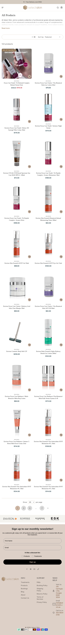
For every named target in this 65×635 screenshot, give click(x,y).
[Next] (48, 508)
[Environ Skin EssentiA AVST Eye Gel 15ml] (48, 244)
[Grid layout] (35, 37)
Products (24, 585)
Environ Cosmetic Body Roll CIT (16, 351)
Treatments (25, 582)
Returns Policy (42, 594)
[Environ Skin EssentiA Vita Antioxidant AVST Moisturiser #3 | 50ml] (48, 467)
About (23, 595)
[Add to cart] (29, 76)
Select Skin (35, 627)
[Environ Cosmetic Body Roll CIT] (17, 332)
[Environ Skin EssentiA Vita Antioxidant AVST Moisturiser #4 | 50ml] (17, 467)
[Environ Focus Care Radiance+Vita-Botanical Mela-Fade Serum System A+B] (48, 377)
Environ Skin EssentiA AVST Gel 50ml (17, 263)
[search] (58, 7)
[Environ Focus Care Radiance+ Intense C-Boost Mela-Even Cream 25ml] (17, 422)
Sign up (32, 562)
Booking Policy (42, 585)
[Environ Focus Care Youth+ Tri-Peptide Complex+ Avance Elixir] (17, 199)
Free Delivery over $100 (34, 2)
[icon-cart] (61, 7)
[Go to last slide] (3, 518)
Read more (6, 28)
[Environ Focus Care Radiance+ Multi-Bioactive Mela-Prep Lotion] (17, 377)
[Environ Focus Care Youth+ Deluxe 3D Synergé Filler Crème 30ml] (17, 109)
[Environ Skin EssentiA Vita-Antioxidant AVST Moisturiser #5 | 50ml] (48, 422)
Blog (22, 592)
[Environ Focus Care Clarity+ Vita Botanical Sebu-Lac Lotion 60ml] (48, 64)
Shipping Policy (40, 590)
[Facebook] (27, 569)
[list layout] (33, 37)
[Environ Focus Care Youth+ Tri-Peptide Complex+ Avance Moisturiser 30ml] (48, 154)
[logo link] (25, 518)
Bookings (24, 588)
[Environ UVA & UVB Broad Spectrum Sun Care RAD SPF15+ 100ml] (17, 154)
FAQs (38, 582)
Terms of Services (40, 598)
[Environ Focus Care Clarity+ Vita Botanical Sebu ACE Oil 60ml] (48, 287)
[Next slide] (62, 518)
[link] (10, 518)
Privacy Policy (42, 602)
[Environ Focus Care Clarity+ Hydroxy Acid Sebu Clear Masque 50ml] (17, 287)
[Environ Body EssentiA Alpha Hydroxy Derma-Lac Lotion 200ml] (48, 332)
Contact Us (25, 598)
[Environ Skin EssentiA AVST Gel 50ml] (17, 244)
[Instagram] (30, 569)
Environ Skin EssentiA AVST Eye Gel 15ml (48, 263)
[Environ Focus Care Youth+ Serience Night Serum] (48, 108)
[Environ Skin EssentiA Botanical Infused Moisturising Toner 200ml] (48, 199)
